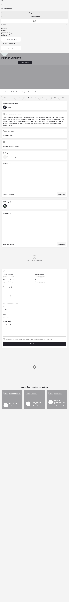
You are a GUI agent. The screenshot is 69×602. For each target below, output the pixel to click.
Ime (4, 306)
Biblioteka (4, 35)
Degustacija (26, 92)
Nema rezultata (35, 16)
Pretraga (3, 24)
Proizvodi (14, 92)
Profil (4, 92)
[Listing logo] (4, 53)
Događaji (3, 30)
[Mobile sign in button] (2, 45)
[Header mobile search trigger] (2, 52)
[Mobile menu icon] (34, 1)
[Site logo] (1, 3)
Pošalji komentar (34, 344)
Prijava (5, 43)
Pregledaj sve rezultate (35, 13)
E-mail (5, 314)
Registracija (12, 43)
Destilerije (4, 28)
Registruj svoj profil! (6, 34)
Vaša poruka (7, 321)
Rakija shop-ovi (5, 32)
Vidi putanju (61, 194)
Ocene (38, 92)
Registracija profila (12, 39)
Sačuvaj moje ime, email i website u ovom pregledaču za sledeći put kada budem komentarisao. (29, 339)
